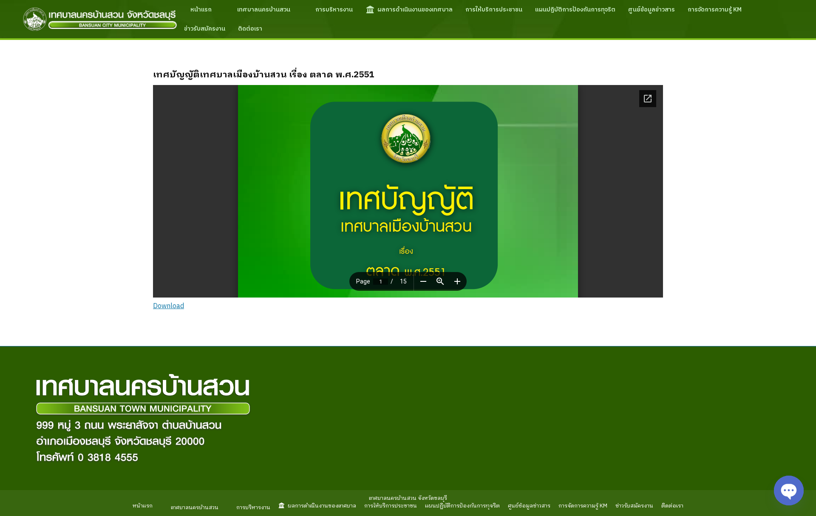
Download (168, 306)
